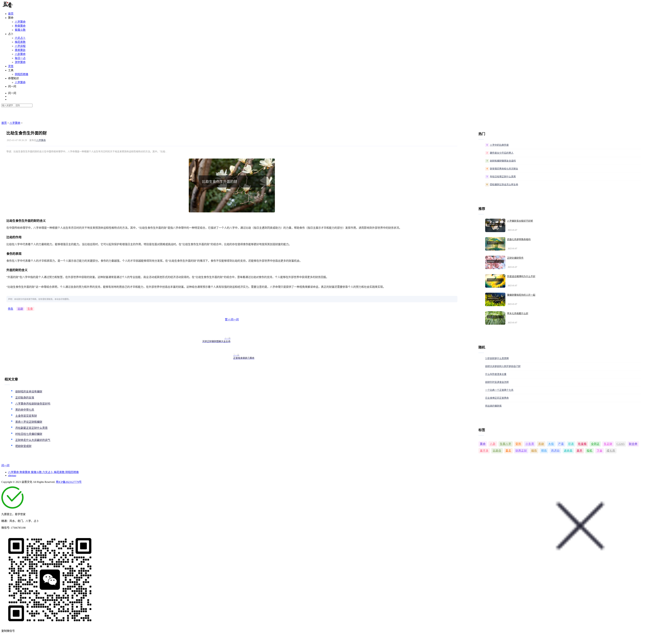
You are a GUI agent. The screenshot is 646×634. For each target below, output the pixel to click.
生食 (30, 308)
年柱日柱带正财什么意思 (503, 176)
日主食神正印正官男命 (497, 398)
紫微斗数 (36, 472)
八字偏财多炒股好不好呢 (520, 221)
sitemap (12, 475)
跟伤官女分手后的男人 (501, 153)
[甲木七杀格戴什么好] (495, 318)
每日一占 (20, 58)
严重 (561, 443)
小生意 (530, 443)
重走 (508, 450)
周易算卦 (20, 50)
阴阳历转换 (21, 74)
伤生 (10, 308)
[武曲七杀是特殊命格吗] (495, 244)
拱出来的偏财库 (493, 406)
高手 (579, 450)
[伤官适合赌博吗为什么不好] (495, 281)
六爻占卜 (20, 38)
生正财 (608, 443)
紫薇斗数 (20, 29)
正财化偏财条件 (515, 258)
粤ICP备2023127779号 (69, 482)
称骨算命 (20, 25)
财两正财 (521, 450)
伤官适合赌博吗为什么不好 (521, 276)
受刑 (518, 443)
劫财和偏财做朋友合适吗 (503, 161)
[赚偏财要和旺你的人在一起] (495, 299)
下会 (599, 450)
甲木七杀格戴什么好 (517, 313)
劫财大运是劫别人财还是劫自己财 (503, 366)
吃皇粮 (582, 443)
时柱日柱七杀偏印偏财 (28, 434)
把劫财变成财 (23, 446)
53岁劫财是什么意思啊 (497, 358)
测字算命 (20, 62)
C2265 (621, 443)
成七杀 (611, 450)
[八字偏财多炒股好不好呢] (495, 225)
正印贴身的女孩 (24, 397)
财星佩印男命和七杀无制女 (504, 168)
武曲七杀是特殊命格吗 (519, 239)
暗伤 (534, 450)
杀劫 (541, 443)
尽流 (571, 443)
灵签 (10, 66)
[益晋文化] (18, 7)
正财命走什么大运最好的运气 (32, 440)
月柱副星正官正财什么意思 (31, 427)
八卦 (493, 443)
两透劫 (555, 450)
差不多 (484, 450)
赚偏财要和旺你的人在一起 (521, 295)
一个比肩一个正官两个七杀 (499, 390)
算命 (483, 443)
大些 (551, 443)
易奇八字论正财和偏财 (28, 421)
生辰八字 (505, 443)
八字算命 (20, 21)
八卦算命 (20, 54)
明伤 (544, 450)
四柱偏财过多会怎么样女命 (504, 184)
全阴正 (595, 443)
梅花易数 (20, 42)
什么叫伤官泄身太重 (495, 374)
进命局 (568, 450)
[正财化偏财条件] (495, 262)
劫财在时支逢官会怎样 (497, 382)
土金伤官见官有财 (26, 415)
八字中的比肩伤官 (499, 145)
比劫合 (497, 450)
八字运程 (20, 46)
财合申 (633, 443)
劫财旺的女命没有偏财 (28, 391)
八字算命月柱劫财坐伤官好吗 (32, 403)
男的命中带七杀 (24, 409)
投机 (589, 450)
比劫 (20, 308)
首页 (10, 13)
